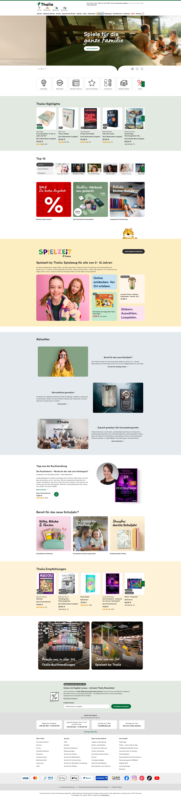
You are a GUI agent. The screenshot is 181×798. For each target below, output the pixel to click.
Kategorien (41, 173)
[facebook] (126, 778)
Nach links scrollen (38, 118)
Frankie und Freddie (90, 126)
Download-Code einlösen (100, 754)
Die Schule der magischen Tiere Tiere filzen (104, 306)
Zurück (137, 69)
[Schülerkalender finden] (127, 536)
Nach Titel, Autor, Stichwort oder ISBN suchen (101, 3)
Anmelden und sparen (121, 706)
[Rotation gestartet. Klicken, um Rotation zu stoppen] (132, 69)
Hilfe (65, 742)
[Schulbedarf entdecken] (53, 536)
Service (66, 738)
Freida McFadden (94, 169)
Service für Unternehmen (72, 760)
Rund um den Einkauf (98, 738)
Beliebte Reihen (124, 84)
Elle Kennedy (110, 169)
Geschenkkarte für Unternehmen (130, 757)
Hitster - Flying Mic (135, 591)
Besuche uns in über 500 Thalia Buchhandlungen (64, 646)
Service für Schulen (70, 754)
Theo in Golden (68, 126)
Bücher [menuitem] (39, 14)
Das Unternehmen (42, 742)
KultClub (122, 769)
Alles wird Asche (112, 126)
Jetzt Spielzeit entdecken (133, 251)
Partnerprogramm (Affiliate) (128, 760)
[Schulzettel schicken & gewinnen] (90, 536)
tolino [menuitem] (85, 14)
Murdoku (46, 591)
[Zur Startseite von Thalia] (45, 4)
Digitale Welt (123, 763)
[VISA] (25, 778)
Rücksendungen (69, 751)
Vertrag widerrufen (90, 732)
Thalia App (122, 742)
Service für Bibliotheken (72, 757)
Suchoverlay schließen (121, 3)
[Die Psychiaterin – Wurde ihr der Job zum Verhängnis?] (118, 504)
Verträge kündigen (97, 760)
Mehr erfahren (41, 490)
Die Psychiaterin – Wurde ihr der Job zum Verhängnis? (112, 591)
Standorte (39, 754)
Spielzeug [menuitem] (108, 14)
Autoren (40, 165)
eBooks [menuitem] (79, 14)
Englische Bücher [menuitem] (49, 14)
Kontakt (66, 745)
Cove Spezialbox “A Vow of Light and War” (46, 126)
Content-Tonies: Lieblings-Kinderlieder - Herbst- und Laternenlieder (132, 288)
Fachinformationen (42, 751)
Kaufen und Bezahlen (98, 745)
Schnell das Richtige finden (117, 367)
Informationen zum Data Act (100, 766)
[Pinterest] (142, 778)
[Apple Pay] (74, 778)
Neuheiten (59, 84)
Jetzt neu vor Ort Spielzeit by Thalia (117, 646)
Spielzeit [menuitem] (100, 14)
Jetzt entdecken (90, 44)
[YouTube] (157, 778)
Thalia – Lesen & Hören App (128, 745)
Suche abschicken (92, 5)
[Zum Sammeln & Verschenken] (90, 201)
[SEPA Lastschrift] (48, 778)
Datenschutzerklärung (98, 763)
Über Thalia (40, 738)
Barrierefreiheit (41, 760)
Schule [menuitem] (58, 14)
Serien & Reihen (43, 169)
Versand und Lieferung (99, 748)
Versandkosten (105, 795)
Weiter (143, 13)
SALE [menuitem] (133, 14)
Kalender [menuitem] (127, 14)
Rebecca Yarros (62, 169)
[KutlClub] (116, 778)
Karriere (39, 745)
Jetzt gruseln (61, 404)
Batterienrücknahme (71, 748)
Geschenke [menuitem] (140, 14)
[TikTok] (149, 778)
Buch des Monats (91, 84)
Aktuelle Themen (75, 84)
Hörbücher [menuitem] (91, 14)
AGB (37, 766)
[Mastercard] (35, 778)
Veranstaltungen (124, 766)
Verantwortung (41, 757)
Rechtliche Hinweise (70, 698)
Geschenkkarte (124, 754)
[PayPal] (87, 778)
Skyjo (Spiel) (90, 591)
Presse (38, 748)
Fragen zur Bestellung (98, 742)
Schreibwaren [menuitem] (117, 14)
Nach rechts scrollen (143, 118)
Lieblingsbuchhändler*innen (128, 748)
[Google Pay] (62, 778)
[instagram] (134, 778)
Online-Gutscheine (97, 751)
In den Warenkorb (56, 494)
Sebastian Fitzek (78, 169)
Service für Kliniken (70, 766)
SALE (140, 84)
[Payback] (101, 778)
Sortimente (107, 84)
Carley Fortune (126, 169)
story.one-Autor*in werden (128, 751)
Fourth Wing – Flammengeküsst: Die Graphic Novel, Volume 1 (135, 126)
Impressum (40, 763)
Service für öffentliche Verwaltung (75, 763)
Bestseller (43, 84)
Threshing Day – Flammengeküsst (68, 591)
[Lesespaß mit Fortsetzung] (127, 201)
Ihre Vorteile (123, 738)
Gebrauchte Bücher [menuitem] (69, 14)
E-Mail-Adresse (69, 703)
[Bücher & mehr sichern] (53, 201)
